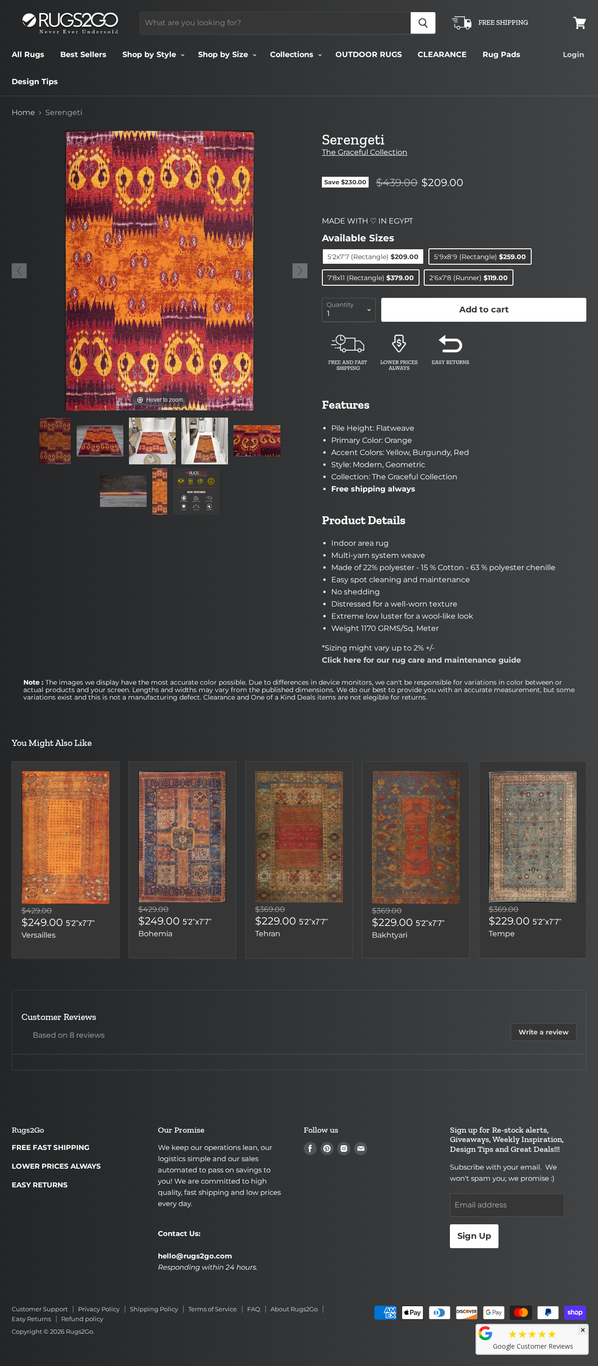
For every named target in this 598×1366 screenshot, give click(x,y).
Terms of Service (212, 1309)
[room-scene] (152, 441)
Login (573, 54)
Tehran (267, 933)
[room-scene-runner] (204, 441)
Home (23, 112)
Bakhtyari (389, 935)
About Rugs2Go (294, 1309)
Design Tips (35, 81)
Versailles (38, 935)
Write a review (544, 1032)
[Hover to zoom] (159, 270)
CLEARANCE (442, 54)
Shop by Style (150, 54)
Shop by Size (224, 54)
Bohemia (155, 933)
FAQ (253, 1309)
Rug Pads (501, 54)
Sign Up (474, 1236)
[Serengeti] (55, 441)
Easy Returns (31, 1319)
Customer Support (40, 1309)
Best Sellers (83, 54)
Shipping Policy (154, 1309)
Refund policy (82, 1319)
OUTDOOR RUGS (368, 54)
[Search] (423, 23)
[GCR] (485, 1333)
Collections (293, 54)
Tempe (502, 933)
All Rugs (28, 54)
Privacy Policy (99, 1309)
